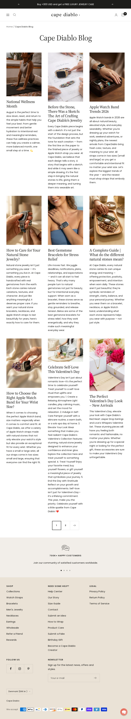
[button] (123, 711)
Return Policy (97, 597)
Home (9, 26)
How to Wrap (55, 621)
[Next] (74, 525)
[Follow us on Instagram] (19, 668)
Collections (13, 591)
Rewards (11, 639)
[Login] (116, 15)
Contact (53, 609)
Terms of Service (99, 603)
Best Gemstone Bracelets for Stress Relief (63, 255)
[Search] (14, 14)
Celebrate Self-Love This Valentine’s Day (64, 369)
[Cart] (123, 14)
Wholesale (12, 627)
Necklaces (12, 615)
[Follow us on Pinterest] (28, 668)
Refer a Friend (14, 633)
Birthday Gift (55, 639)
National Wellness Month (20, 104)
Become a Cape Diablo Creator (62, 648)
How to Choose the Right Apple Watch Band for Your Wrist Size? (22, 400)
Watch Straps (14, 597)
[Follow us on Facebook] (10, 668)
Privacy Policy (97, 591)
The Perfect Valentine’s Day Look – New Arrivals (106, 401)
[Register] (95, 678)
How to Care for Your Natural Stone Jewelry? (23, 255)
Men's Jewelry (14, 609)
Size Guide (54, 603)
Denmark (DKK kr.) (17, 691)
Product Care (56, 627)
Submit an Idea (57, 615)
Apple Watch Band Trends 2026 (104, 109)
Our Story (53, 597)
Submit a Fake (56, 633)
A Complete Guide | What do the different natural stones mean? (106, 255)
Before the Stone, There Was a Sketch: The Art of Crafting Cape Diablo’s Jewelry (65, 113)
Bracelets (12, 603)
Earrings (10, 621)
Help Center (55, 591)
